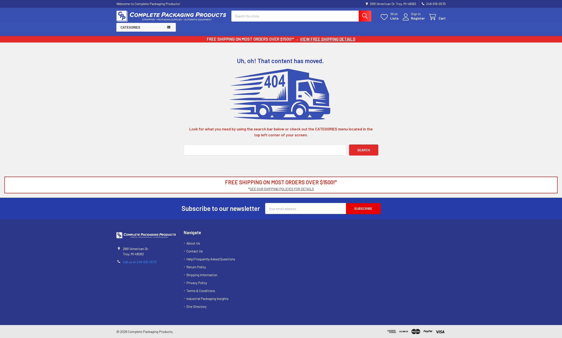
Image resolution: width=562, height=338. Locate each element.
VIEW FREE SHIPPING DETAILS (327, 39)
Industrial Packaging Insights (207, 298)
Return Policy (196, 267)
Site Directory (196, 306)
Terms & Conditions (200, 291)
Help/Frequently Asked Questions (210, 259)
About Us (193, 243)
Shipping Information (201, 275)
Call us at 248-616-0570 (140, 262)
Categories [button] (130, 27)
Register (418, 18)
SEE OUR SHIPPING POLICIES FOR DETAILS (282, 189)
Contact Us (194, 251)
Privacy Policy (196, 283)
